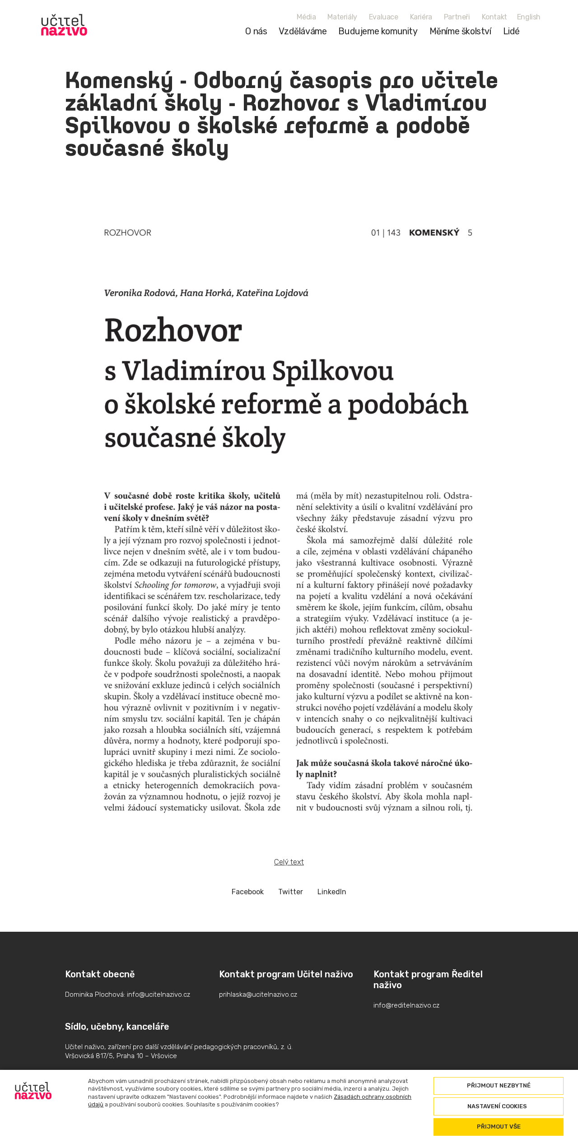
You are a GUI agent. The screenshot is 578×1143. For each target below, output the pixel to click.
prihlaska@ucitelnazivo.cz (258, 994)
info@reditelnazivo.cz (406, 1005)
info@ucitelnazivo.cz (158, 994)
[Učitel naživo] (64, 25)
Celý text (289, 861)
